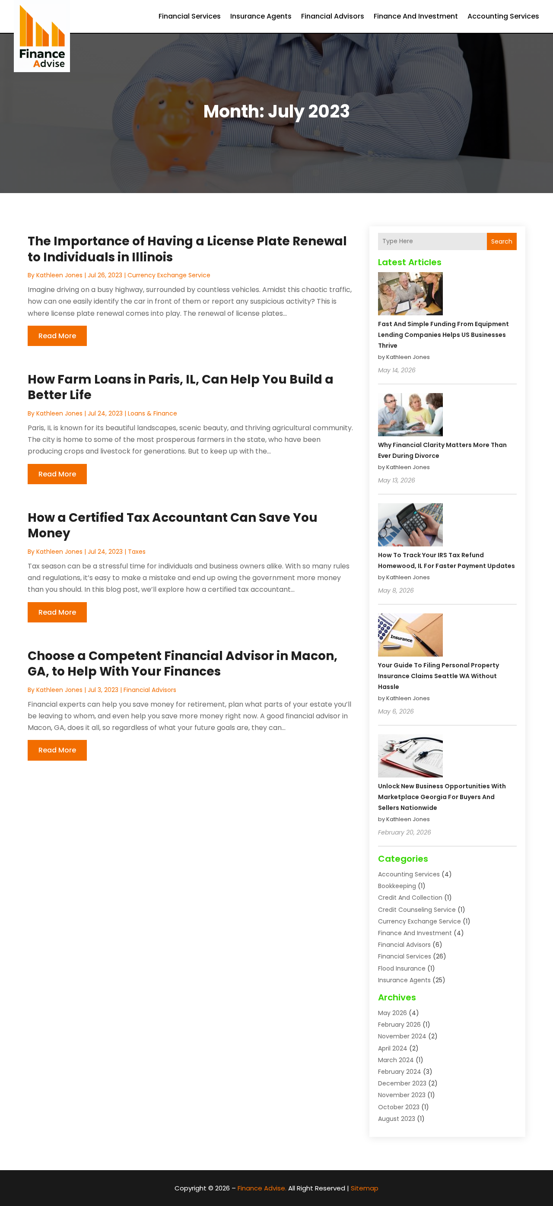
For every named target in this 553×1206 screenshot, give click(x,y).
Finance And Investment (416, 16)
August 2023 (396, 1118)
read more (57, 336)
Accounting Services (503, 16)
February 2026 (399, 1024)
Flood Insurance (402, 968)
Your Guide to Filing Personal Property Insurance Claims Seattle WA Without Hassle (438, 676)
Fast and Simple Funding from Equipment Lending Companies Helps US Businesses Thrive (443, 335)
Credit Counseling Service (417, 909)
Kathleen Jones (59, 275)
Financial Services (190, 16)
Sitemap (364, 1188)
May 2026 (392, 1013)
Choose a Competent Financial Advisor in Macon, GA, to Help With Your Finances (182, 663)
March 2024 (396, 1060)
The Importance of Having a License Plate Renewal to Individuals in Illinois (187, 249)
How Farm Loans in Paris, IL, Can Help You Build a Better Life (181, 387)
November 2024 (402, 1036)
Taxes (137, 551)
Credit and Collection (410, 897)
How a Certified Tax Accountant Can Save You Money (173, 525)
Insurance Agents (261, 16)
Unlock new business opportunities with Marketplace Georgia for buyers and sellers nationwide (442, 797)
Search (501, 241)
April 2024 (392, 1048)
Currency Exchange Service (168, 275)
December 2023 (402, 1083)
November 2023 (402, 1095)
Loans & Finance (152, 413)
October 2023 (399, 1107)
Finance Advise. (262, 1188)
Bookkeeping (397, 886)
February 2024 (399, 1071)
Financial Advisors (332, 16)
